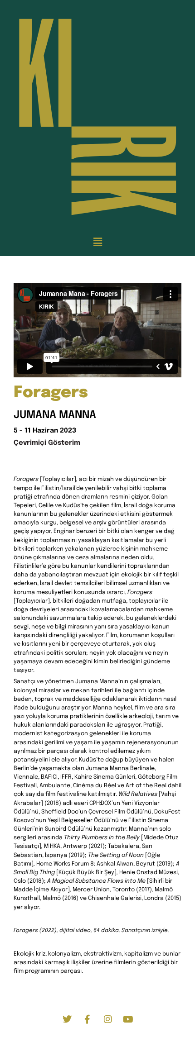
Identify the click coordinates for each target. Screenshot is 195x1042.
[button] (97, 242)
